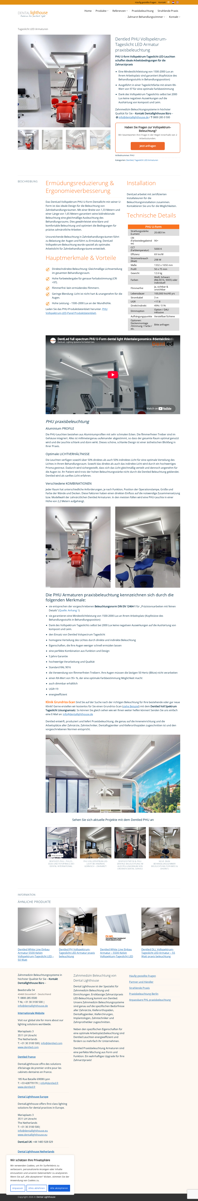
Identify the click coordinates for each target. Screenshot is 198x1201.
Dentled (129, 160)
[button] (22, 124)
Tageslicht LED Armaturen (33, 29)
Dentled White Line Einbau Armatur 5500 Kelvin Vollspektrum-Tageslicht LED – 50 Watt (36, 954)
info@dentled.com (51, 1043)
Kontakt (162, 2)
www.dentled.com (28, 1047)
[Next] (105, 81)
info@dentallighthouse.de (134, 117)
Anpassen (17, 1188)
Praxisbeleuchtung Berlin (143, 993)
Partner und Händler (141, 982)
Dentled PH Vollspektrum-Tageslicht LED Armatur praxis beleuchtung (77, 953)
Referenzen (119, 11)
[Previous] (23, 81)
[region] (40, 1175)
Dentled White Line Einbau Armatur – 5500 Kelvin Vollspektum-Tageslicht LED (116, 953)
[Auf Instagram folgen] (168, 2)
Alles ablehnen (36, 1188)
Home (88, 11)
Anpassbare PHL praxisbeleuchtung (150, 1000)
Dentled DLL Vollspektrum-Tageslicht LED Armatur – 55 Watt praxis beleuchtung (158, 953)
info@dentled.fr (49, 1083)
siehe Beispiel (131, 706)
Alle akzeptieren (59, 1188)
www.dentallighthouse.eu (32, 1134)
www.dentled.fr (26, 1087)
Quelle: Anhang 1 (69, 610)
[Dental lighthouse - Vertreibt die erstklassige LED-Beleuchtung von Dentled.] (33, 14)
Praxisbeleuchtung (143, 11)
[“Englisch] (178, 2)
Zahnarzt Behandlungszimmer (145, 17)
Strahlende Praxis (168, 11)
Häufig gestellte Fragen (145, 2)
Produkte (101, 11)
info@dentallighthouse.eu (33, 1130)
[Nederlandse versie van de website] (174, 2)
